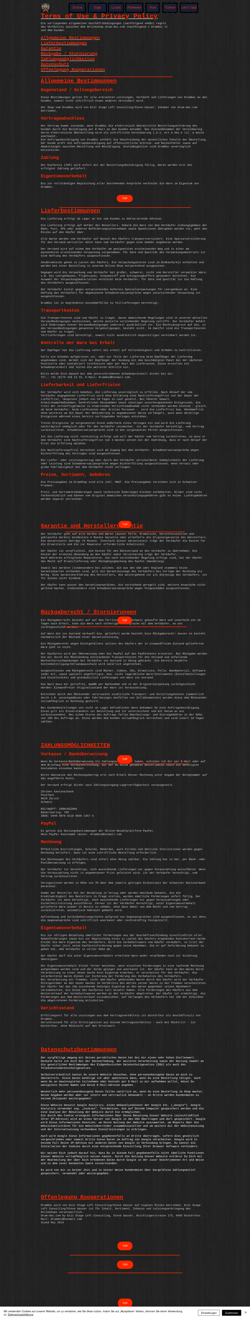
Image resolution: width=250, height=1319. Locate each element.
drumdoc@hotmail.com (106, 834)
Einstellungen (209, 1313)
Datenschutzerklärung (20, 1314)
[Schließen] (245, 1313)
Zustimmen (231, 1313)
